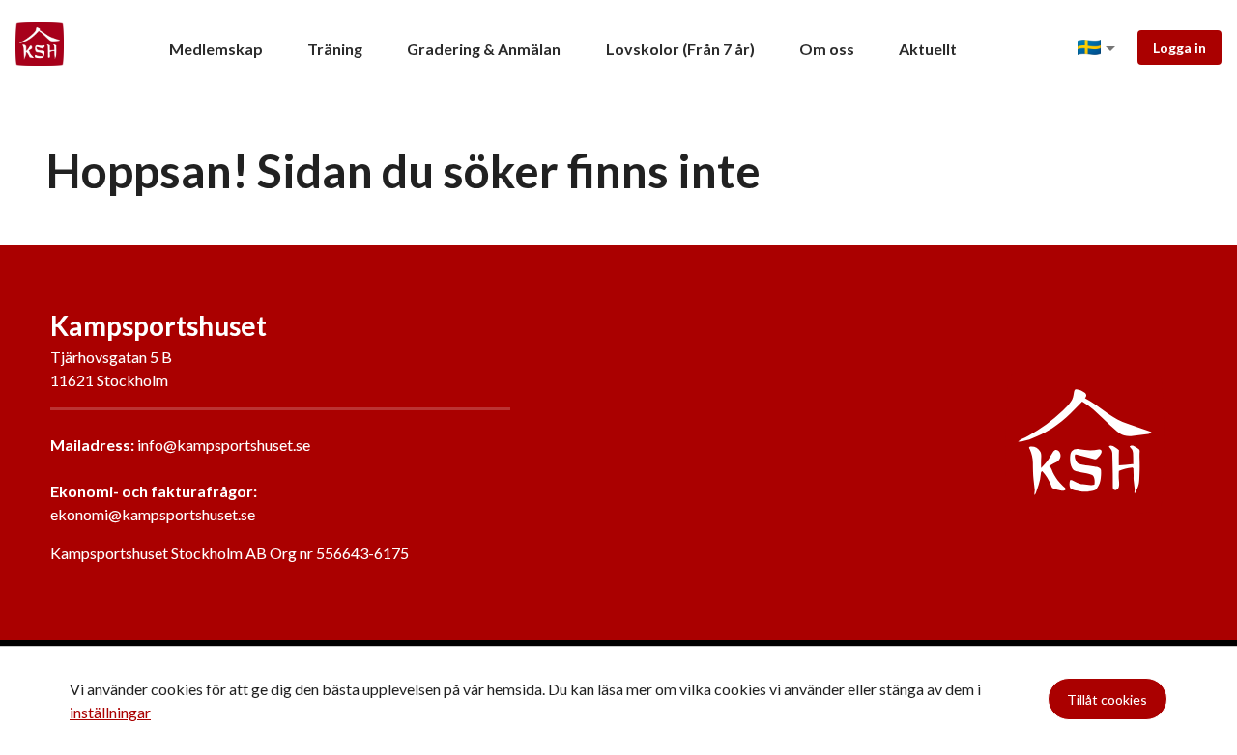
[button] (1100, 48)
